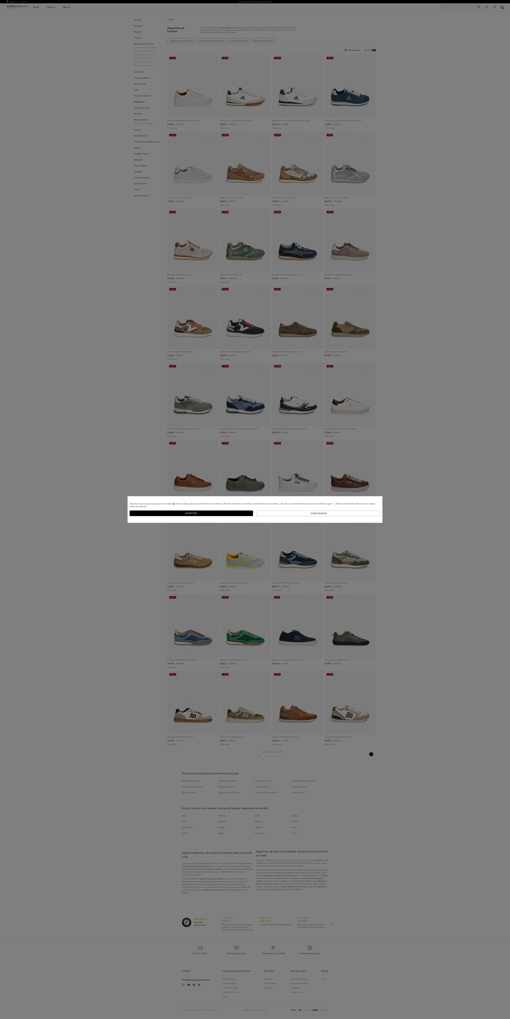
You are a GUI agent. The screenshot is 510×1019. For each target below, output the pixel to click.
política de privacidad (138, 506)
